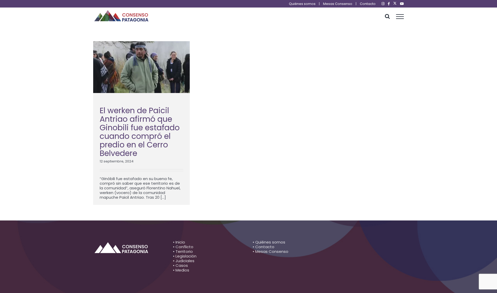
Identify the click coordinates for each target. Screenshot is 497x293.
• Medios (181, 270)
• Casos (180, 265)
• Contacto (263, 246)
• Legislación (184, 256)
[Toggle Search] (387, 16)
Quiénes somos (302, 3)
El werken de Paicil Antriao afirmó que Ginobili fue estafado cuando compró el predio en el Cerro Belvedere (140, 132)
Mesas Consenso (337, 3)
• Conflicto (183, 246)
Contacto (368, 3)
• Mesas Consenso (270, 251)
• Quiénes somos (269, 242)
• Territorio (183, 251)
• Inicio (179, 242)
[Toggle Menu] (400, 16)
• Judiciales (183, 260)
